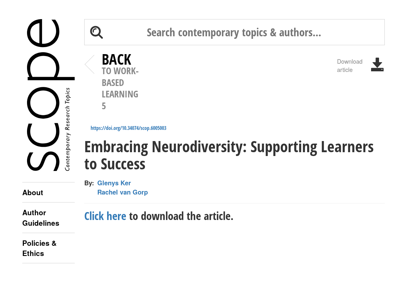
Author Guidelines (40, 217)
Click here (105, 215)
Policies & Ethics (39, 248)
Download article (349, 65)
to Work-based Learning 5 (120, 82)
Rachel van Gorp (122, 192)
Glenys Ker (114, 182)
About (32, 192)
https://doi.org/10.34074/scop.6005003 (128, 127)
